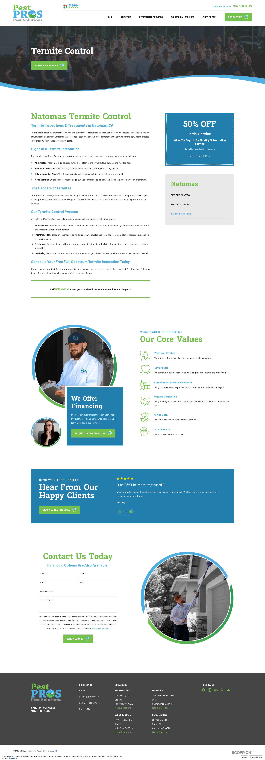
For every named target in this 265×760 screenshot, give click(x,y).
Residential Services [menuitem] (151, 17)
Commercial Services (89, 702)
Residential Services (89, 696)
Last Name (83, 574)
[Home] (27, 13)
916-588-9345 (242, 6)
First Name (43, 574)
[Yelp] (222, 690)
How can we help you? (46, 600)
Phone (42, 582)
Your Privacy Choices (45, 751)
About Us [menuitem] (126, 17)
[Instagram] (209, 690)
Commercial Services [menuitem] (182, 17)
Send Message (75, 638)
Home (82, 690)
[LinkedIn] (216, 690)
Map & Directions (123, 707)
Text (191, 156)
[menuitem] (199, 195)
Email (199, 156)
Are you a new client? (46, 591)
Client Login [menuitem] (209, 17)
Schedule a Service (46, 65)
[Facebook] (203, 690)
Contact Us (235, 17)
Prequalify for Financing (90, 433)
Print (207, 156)
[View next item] (130, 511)
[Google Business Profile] (228, 690)
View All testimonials (56, 509)
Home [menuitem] (109, 17)
